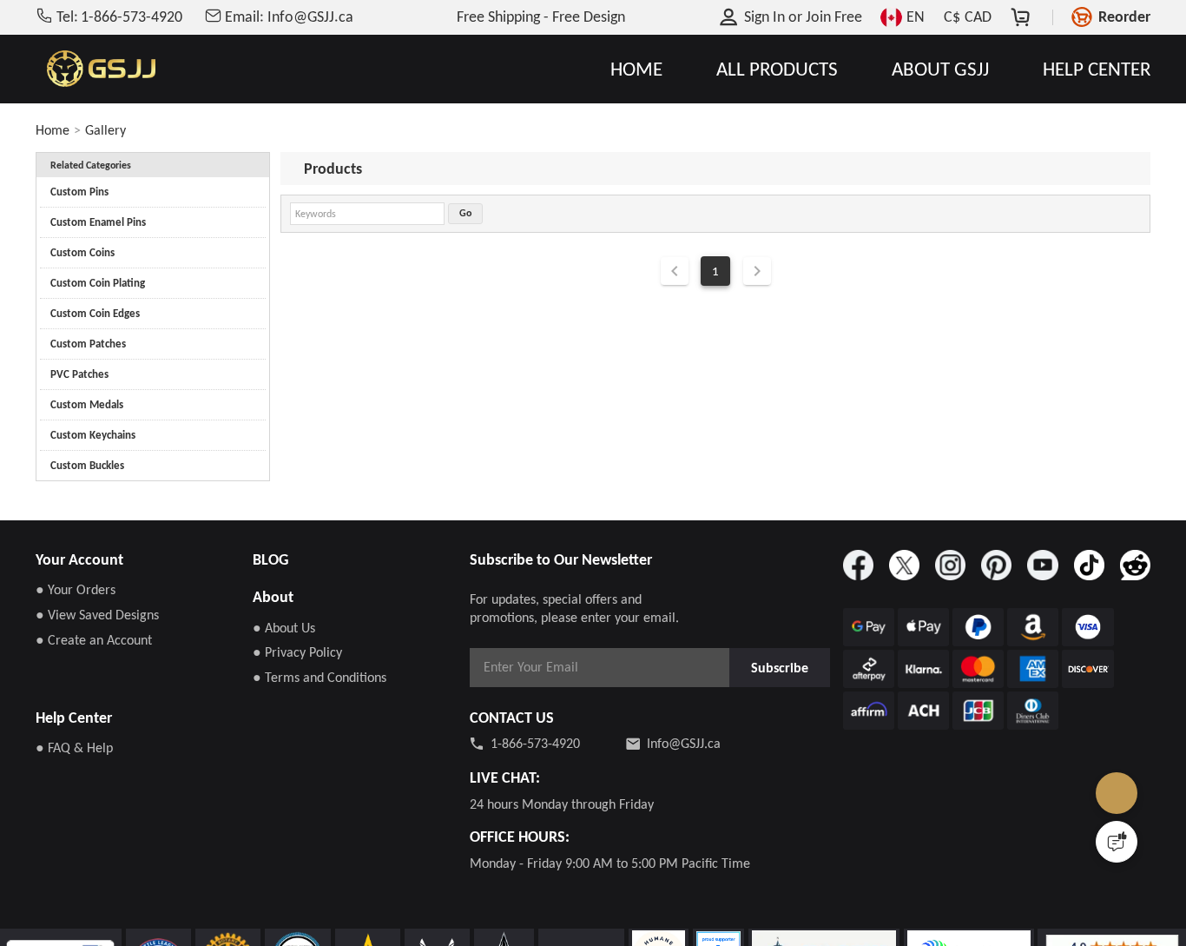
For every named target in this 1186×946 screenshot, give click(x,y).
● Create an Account (94, 640)
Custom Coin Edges (95, 313)
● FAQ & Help (74, 747)
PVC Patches (79, 373)
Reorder (1124, 16)
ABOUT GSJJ (940, 69)
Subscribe (780, 666)
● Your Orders (75, 589)
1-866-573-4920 (535, 743)
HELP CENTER (1096, 69)
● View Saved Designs (97, 614)
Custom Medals (86, 404)
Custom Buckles (87, 465)
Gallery (105, 130)
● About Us (284, 627)
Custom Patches (88, 343)
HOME (636, 69)
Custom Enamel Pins (98, 221)
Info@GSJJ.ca (684, 743)
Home (52, 130)
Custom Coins (82, 252)
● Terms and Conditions (319, 677)
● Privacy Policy (297, 652)
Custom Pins (79, 191)
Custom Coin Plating (97, 282)
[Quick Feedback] (1116, 842)
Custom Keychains (92, 434)
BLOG (270, 559)
